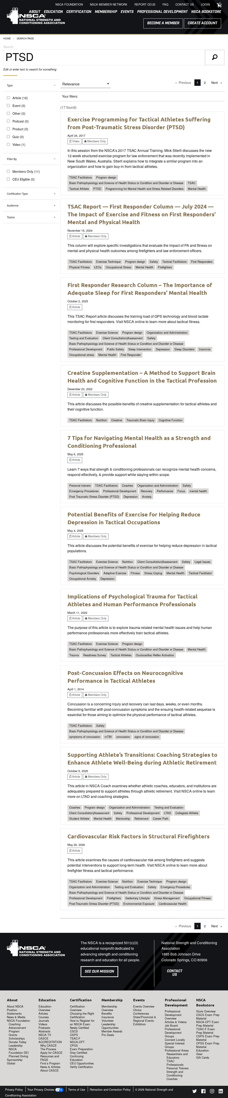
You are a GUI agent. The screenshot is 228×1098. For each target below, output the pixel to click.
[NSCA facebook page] (203, 1091)
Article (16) (20, 98)
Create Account (202, 23)
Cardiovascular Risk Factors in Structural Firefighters (138, 836)
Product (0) (20, 129)
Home (7, 38)
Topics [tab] (11, 217)
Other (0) (18, 113)
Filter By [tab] (12, 159)
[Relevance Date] (85, 85)
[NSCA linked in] (221, 1091)
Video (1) (18, 144)
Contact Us (174, 973)
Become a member (163, 23)
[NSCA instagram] (212, 1091)
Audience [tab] (12, 205)
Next (217, 82)
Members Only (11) (26, 171)
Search (8, 46)
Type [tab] (10, 85)
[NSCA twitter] (194, 1091)
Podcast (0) (20, 121)
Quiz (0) (18, 136)
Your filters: (70, 96)
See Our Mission (99, 971)
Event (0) (18, 105)
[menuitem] (77, 12)
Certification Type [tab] (17, 193)
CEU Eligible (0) (23, 179)
